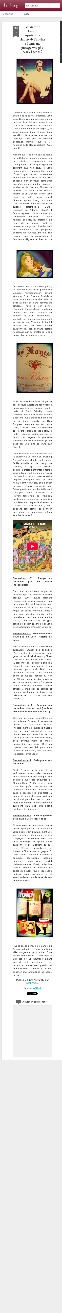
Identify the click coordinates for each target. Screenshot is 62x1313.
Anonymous (32, 982)
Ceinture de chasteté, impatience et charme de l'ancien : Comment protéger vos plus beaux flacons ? (32, 39)
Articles (37, 987)
